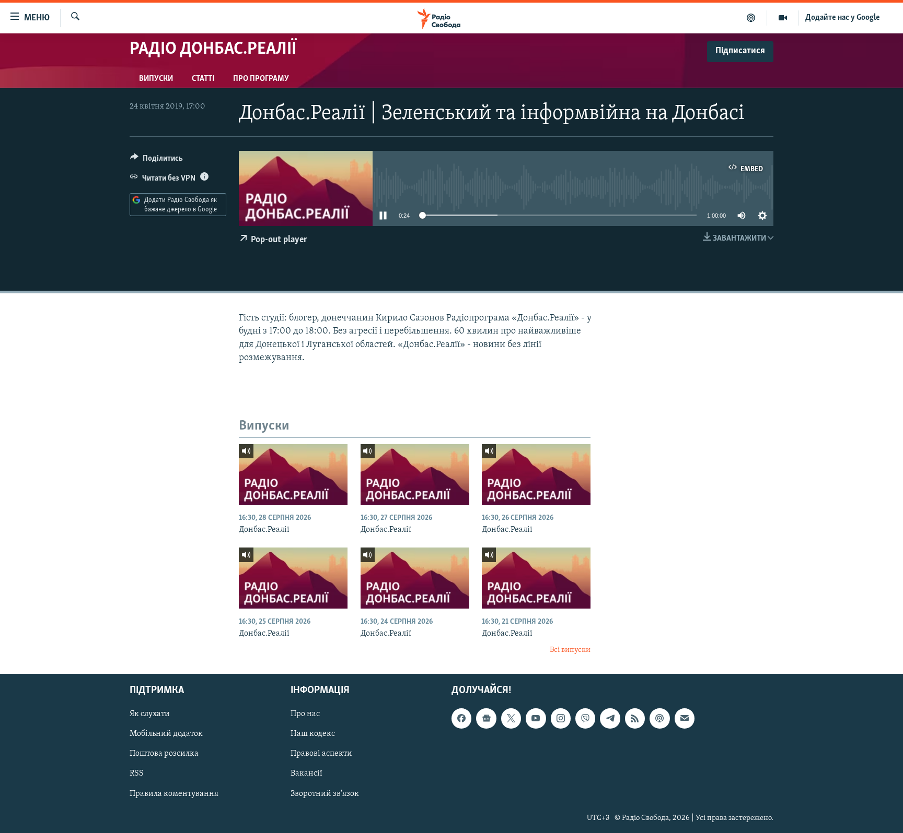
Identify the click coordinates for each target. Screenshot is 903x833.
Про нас (305, 714)
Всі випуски (570, 650)
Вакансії (306, 773)
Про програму (261, 79)
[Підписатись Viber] (585, 718)
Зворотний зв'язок (325, 793)
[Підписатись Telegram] (610, 718)
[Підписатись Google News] (486, 718)
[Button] (156, 161)
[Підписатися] (684, 718)
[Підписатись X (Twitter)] (511, 718)
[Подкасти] (751, 17)
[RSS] (635, 718)
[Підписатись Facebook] (461, 718)
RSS (137, 773)
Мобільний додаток (166, 734)
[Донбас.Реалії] (293, 474)
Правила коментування (174, 793)
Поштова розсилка (164, 753)
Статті (203, 79)
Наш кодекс (313, 734)
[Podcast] (659, 718)
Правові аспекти (321, 753)
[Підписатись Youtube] (536, 718)
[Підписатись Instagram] (561, 718)
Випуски (156, 79)
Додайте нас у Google (842, 18)
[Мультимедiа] (783, 17)
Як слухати (150, 714)
